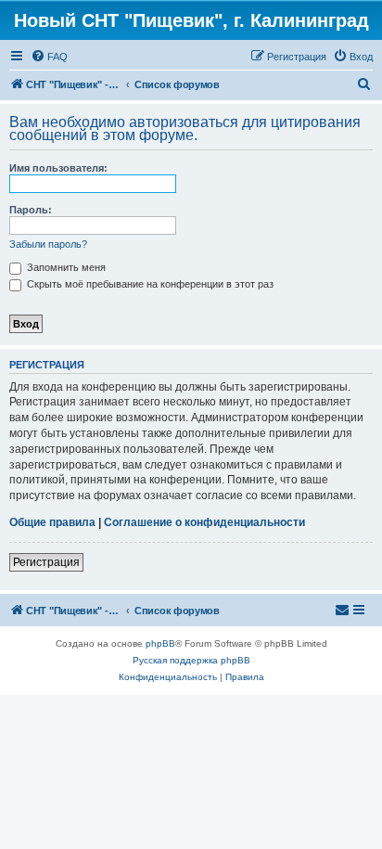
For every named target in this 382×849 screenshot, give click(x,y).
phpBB (160, 643)
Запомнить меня (65, 267)
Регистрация (46, 562)
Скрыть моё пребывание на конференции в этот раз (149, 283)
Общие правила (52, 522)
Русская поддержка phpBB (191, 660)
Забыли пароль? (48, 244)
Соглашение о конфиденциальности (204, 522)
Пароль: (30, 209)
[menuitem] (49, 56)
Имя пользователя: (58, 168)
